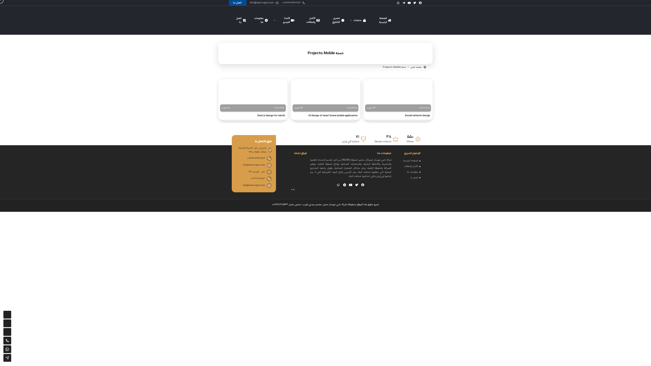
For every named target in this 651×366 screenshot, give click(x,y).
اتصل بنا (238, 20)
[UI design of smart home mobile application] (325, 94)
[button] (294, 189)
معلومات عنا (258, 20)
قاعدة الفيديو (286, 20)
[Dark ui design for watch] (253, 94)
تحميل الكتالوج (336, 20)
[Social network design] (398, 94)
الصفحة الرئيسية (383, 20)
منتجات (357, 20)
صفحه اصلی (416, 67)
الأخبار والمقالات (310, 20)
